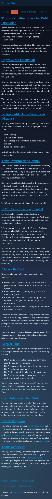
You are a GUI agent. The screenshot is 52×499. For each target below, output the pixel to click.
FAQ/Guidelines (29, 481)
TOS (28, 467)
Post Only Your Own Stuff (20, 398)
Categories (14, 481)
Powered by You (13, 421)
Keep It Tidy (10, 344)
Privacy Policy (25, 486)
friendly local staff (36, 426)
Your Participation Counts (20, 161)
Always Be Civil (12, 269)
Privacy (43, 12)
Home (4, 481)
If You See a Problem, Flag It (22, 209)
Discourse (17, 492)
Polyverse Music (8, 3)
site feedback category (17, 435)
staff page (43, 441)
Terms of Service (28, 12)
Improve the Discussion (18, 60)
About (6, 12)
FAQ (15, 12)
